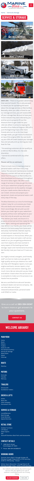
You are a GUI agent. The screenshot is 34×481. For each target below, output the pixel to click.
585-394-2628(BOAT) (14, 448)
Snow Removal (5, 417)
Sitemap (3, 357)
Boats (3, 342)
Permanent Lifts (6, 404)
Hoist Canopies (5, 402)
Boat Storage (17, 56)
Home (3, 340)
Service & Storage (7, 351)
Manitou (3, 366)
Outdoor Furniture (6, 428)
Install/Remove (17, 37)
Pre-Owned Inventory (7, 349)
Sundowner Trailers (7, 389)
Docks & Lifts (5, 348)
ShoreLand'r (4, 388)
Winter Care (17, 76)
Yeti (2, 433)
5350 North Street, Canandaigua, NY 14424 (10, 445)
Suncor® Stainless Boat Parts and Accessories (15, 435)
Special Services (17, 95)
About (3, 355)
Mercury (3, 379)
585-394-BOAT (25, 304)
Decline (24, 478)
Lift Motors (4, 430)
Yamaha (3, 377)
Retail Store (4, 353)
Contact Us (17, 318)
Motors (3, 344)
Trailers (3, 346)
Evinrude (4, 375)
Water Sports (5, 431)
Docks (3, 398)
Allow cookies (12, 478)
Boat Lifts (4, 400)
